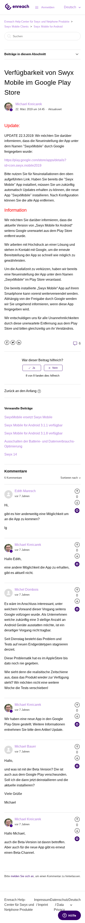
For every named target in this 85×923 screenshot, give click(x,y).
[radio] (31, 368)
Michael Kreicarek (28, 104)
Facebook (6, 342)
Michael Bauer (25, 746)
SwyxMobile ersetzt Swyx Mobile (28, 417)
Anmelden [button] (47, 7)
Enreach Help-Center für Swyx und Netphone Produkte (36, 21)
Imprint (43, 904)
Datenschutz (59, 900)
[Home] (17, 9)
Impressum (42, 900)
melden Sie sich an (22, 876)
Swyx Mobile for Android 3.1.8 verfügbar (33, 433)
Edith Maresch (25, 491)
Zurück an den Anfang (20, 391)
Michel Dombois (26, 589)
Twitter (12, 342)
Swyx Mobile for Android (48, 26)
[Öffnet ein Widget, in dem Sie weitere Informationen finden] (69, 916)
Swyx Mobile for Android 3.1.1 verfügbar (33, 425)
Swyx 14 (10, 454)
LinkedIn (18, 342)
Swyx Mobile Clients (16, 26)
